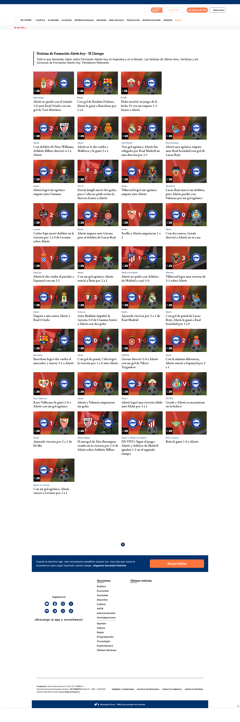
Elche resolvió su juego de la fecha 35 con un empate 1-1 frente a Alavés (139, 105)
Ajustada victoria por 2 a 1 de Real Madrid (141, 318)
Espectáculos (116, 20)
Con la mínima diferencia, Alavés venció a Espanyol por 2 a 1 (185, 363)
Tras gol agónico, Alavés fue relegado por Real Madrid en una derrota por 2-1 (141, 150)
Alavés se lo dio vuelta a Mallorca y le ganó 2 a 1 (93, 148)
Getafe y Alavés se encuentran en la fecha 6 (185, 404)
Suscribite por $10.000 (197, 10)
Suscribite (177, 564)
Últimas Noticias (106, 650)
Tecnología (133, 20)
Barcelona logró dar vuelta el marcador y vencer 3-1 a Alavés (53, 361)
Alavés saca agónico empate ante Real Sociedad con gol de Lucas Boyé (185, 150)
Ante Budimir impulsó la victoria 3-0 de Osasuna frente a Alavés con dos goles (97, 320)
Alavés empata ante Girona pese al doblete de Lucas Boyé (97, 235)
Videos (101, 628)
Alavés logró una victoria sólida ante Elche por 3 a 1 (142, 404)
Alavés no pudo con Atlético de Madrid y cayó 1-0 (140, 278)
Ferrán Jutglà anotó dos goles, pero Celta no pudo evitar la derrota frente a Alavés (97, 194)
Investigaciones (151, 20)
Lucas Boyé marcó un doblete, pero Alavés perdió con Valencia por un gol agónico (185, 194)
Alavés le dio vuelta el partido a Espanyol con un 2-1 (53, 278)
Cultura (101, 604)
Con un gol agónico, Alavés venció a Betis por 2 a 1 (95, 278)
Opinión (167, 20)
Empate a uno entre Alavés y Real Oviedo (51, 318)
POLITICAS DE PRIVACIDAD (148, 689)
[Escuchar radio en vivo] (173, 10)
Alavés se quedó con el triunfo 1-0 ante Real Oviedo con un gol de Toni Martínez (52, 105)
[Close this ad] (238, 706)
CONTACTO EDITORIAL (194, 689)
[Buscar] (146, 10)
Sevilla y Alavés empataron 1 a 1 (141, 235)
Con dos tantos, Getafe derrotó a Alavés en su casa (183, 235)
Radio (178, 20)
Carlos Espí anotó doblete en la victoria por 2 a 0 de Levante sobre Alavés (53, 237)
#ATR (100, 609)
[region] (120, 42)
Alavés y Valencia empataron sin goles (96, 404)
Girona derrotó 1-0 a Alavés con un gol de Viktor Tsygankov (140, 363)
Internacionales (84, 20)
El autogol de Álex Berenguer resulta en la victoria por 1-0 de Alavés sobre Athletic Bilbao (98, 445)
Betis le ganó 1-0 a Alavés (182, 441)
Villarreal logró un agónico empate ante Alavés (139, 192)
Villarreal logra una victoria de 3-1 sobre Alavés (186, 278)
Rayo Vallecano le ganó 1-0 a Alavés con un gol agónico (52, 404)
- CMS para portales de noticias (122, 704)
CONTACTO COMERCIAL (172, 689)
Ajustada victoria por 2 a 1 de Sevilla (52, 443)
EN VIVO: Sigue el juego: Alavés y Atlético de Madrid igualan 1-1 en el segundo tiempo (140, 447)
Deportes (101, 20)
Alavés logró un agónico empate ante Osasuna (49, 192)
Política (40, 20)
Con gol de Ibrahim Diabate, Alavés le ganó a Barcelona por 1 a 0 (96, 105)
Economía (53, 20)
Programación (105, 637)
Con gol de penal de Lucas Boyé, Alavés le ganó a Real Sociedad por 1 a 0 (183, 320)
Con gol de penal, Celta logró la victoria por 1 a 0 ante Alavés (98, 361)
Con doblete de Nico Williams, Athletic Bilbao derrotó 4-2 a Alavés (53, 150)
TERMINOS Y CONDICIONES (123, 689)
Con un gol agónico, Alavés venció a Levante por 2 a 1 (51, 491)
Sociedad (67, 20)
